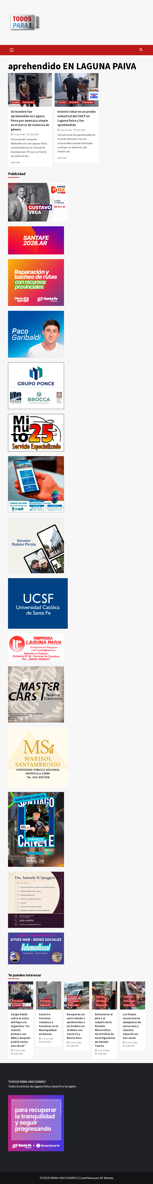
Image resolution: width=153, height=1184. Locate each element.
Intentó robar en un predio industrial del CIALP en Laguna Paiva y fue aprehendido (76, 118)
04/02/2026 (33, 134)
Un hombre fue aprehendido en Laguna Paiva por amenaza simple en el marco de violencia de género (30, 120)
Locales (16, 102)
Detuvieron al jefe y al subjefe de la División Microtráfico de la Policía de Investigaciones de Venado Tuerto (105, 1030)
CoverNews (86, 1178)
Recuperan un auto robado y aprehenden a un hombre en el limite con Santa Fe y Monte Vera (76, 1026)
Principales (28, 102)
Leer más (15, 162)
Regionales (45, 1005)
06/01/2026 (80, 130)
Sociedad (16, 1005)
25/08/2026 (18, 1053)
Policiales (74, 102)
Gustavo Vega (19, 134)
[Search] (141, 49)
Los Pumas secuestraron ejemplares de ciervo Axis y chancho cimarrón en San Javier (132, 1026)
